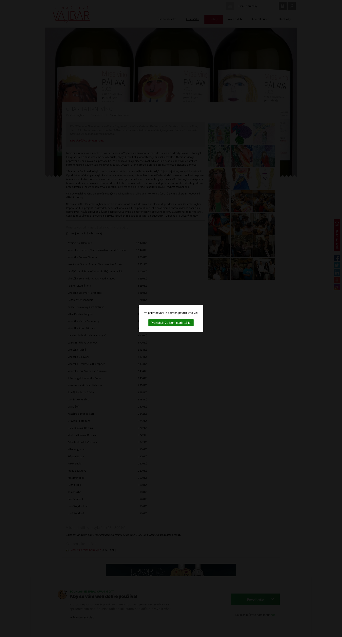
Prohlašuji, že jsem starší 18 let (171, 322)
